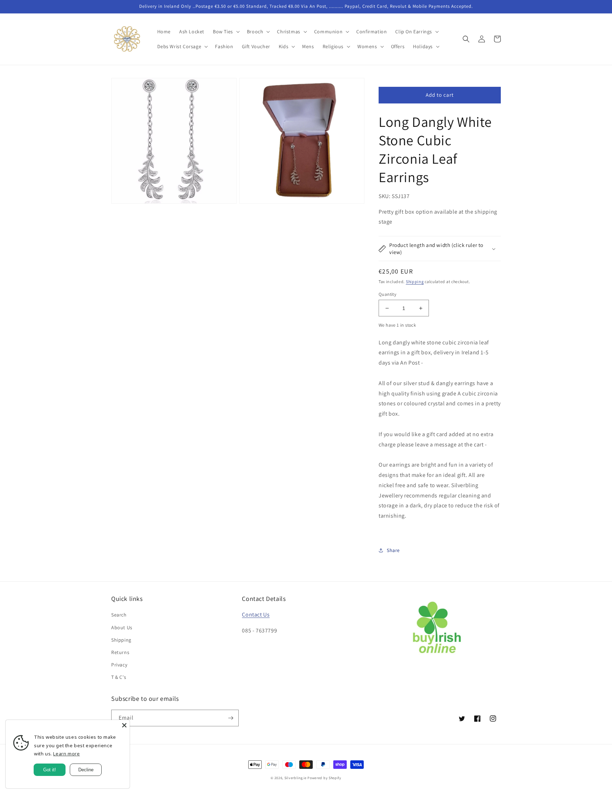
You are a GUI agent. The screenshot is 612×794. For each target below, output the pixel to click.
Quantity (387, 294)
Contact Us (256, 614)
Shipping (415, 281)
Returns (120, 652)
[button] (226, 31)
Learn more (66, 753)
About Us (121, 627)
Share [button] (393, 550)
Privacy (119, 664)
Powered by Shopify (324, 778)
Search (119, 615)
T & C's (118, 677)
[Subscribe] (230, 718)
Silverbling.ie (295, 778)
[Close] (124, 725)
